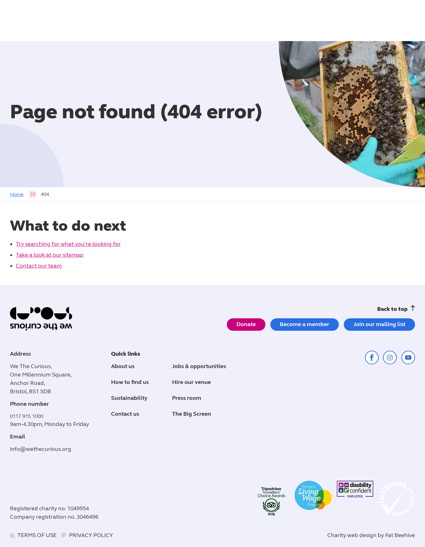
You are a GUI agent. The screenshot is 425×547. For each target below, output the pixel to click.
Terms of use (37, 535)
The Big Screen (191, 413)
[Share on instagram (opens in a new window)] (390, 357)
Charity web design (351, 535)
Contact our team (39, 265)
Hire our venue (191, 382)
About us (122, 366)
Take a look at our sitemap (49, 254)
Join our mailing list (379, 324)
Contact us (125, 413)
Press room (186, 398)
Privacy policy (91, 535)
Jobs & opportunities (199, 366)
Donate (246, 324)
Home (17, 194)
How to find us (130, 382)
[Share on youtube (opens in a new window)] (408, 357)
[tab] (25, 194)
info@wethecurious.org (40, 449)
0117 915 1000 (26, 416)
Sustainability (129, 398)
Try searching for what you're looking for (68, 244)
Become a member (304, 324)
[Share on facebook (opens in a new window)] (372, 357)
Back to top (392, 309)
